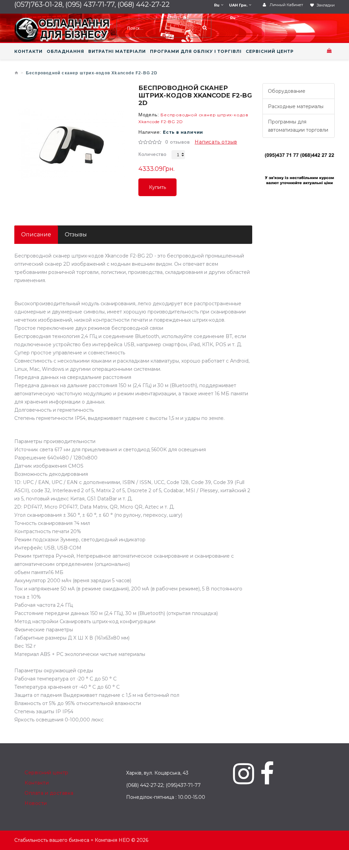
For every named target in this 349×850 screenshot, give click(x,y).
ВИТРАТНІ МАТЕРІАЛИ (117, 51)
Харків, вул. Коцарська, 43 (157, 773)
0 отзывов (177, 142)
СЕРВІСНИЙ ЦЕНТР (270, 51)
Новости (36, 803)
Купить (157, 190)
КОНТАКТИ (28, 51)
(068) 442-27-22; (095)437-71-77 (163, 785)
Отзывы (76, 234)
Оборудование (286, 91)
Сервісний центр (47, 772)
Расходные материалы (295, 106)
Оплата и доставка (49, 793)
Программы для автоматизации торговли (298, 126)
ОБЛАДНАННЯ (65, 51)
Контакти (37, 783)
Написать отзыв (216, 142)
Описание (36, 234)
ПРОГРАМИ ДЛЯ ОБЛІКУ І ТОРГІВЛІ (196, 51)
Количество (152, 154)
